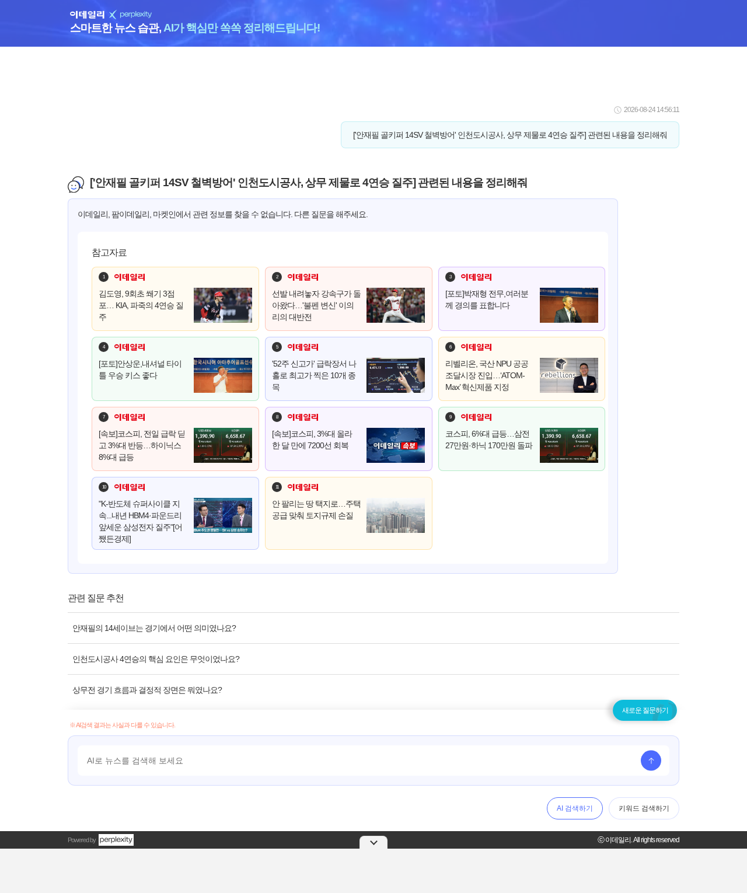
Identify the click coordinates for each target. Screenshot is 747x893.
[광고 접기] (373, 842)
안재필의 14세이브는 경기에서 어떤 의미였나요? (154, 628)
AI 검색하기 (575, 808)
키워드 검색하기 (644, 808)
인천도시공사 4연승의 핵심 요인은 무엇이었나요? (155, 659)
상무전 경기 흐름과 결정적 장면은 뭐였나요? (147, 690)
